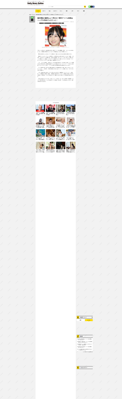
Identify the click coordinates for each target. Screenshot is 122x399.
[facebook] (93, 7)
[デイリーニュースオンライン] (36, 3)
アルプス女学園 (42, 23)
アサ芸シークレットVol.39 (48, 23)
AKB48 (63, 23)
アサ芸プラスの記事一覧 (88, 351)
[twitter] (91, 7)
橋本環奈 (60, 23)
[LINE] (89, 7)
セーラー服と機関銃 (55, 23)
